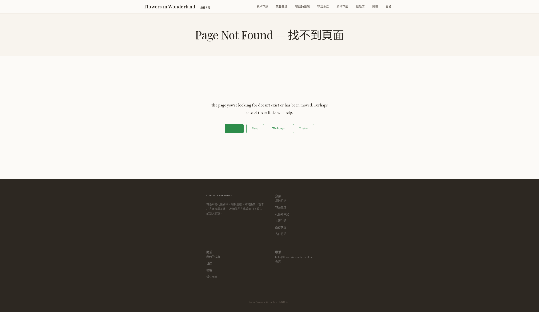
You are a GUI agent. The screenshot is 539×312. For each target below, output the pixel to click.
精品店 (360, 7)
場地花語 (262, 7)
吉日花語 (280, 234)
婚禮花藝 (342, 7)
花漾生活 (323, 7)
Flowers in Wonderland (169, 6)
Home (234, 128)
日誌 (375, 7)
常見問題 (211, 277)
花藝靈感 (282, 7)
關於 (388, 7)
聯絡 (209, 270)
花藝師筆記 (302, 7)
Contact (304, 128)
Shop (255, 128)
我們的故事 (213, 257)
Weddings (278, 128)
